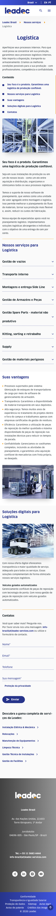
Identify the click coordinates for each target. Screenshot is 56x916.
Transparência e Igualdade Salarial (28, 900)
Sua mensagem (11, 678)
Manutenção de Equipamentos (18, 740)
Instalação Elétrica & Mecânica (18, 727)
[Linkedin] (23, 874)
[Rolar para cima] (50, 907)
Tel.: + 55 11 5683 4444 (28, 853)
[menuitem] (45, 2)
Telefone (7, 667)
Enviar (15, 699)
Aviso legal (45, 904)
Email (6, 655)
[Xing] (15, 874)
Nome (6, 644)
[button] (33, 2)
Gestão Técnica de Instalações (18, 754)
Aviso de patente (15, 907)
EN (45, 2)
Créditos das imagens (39, 907)
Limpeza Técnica (11, 747)
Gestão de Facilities (12, 761)
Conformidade (28, 896)
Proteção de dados (15, 904)
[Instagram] (32, 874)
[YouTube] (41, 874)
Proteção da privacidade (18, 686)
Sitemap (32, 904)
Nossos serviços (32, 22)
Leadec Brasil (9, 22)
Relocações (8, 734)
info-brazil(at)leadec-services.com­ (28, 857)
